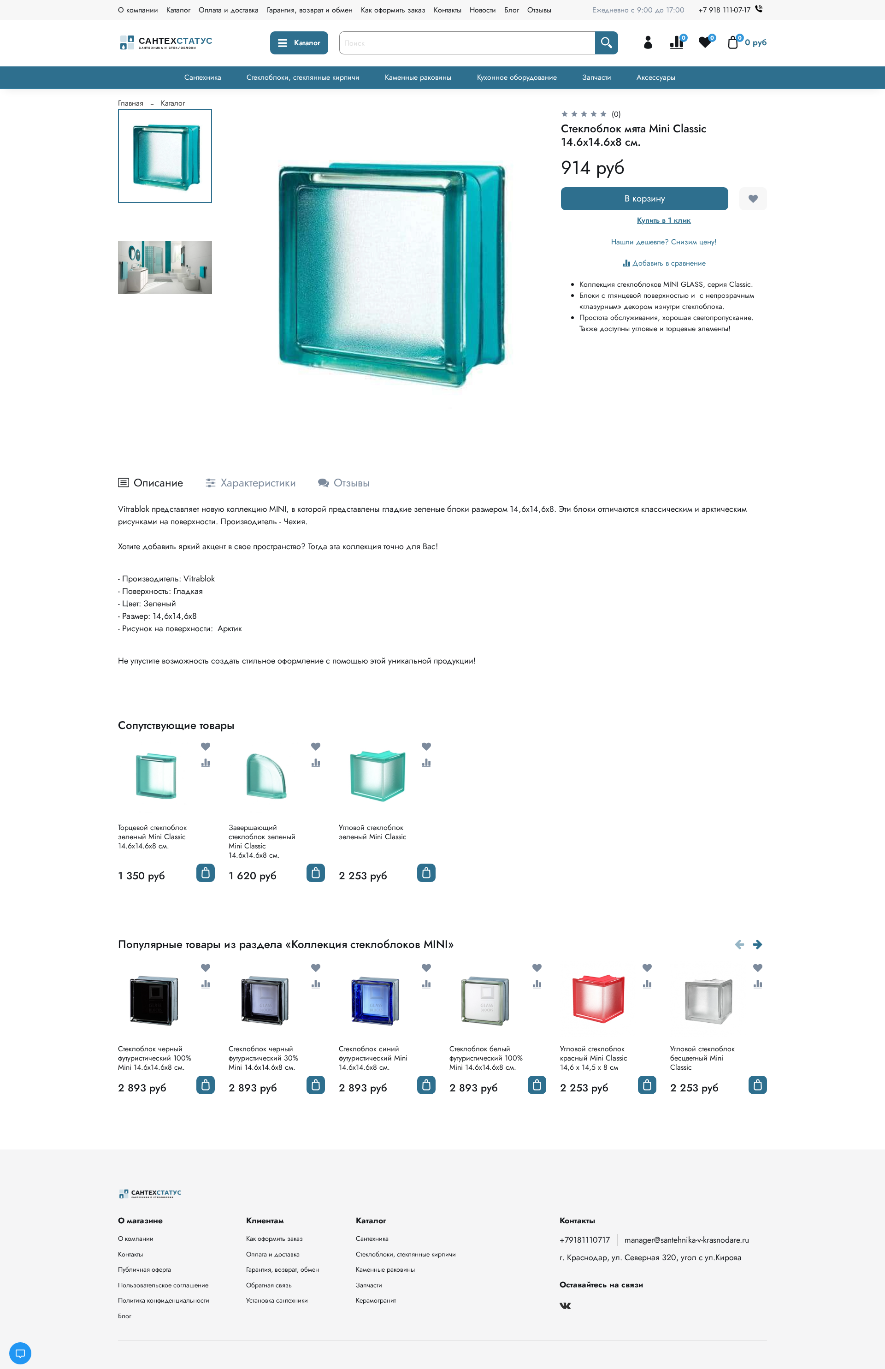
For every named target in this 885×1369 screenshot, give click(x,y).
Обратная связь (269, 1285)
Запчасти (596, 77)
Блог (511, 10)
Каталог (178, 10)
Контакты (447, 10)
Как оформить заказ (393, 10)
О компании (138, 10)
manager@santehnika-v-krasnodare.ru (687, 1240)
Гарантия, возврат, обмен (282, 1269)
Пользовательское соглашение (163, 1285)
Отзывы (539, 10)
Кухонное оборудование (517, 77)
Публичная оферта (144, 1269)
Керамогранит (376, 1300)
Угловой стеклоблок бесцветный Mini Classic (702, 1058)
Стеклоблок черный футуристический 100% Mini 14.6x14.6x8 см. (154, 1058)
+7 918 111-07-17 (724, 10)
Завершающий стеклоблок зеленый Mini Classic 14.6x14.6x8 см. (262, 841)
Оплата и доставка (229, 10)
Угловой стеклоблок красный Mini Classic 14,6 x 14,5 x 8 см (593, 1058)
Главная (130, 103)
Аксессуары (656, 77)
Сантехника (202, 77)
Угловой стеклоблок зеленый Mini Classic (373, 832)
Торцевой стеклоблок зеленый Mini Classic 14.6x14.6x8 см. (152, 836)
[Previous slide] (245, 268)
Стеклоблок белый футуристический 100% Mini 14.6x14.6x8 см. (486, 1058)
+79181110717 (585, 1240)
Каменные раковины (418, 77)
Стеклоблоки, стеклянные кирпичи (303, 77)
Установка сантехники (277, 1300)
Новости (483, 10)
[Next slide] (528, 268)
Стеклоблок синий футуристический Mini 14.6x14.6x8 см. (373, 1058)
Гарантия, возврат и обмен (310, 10)
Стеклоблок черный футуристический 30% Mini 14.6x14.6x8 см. (263, 1058)
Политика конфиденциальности (163, 1300)
